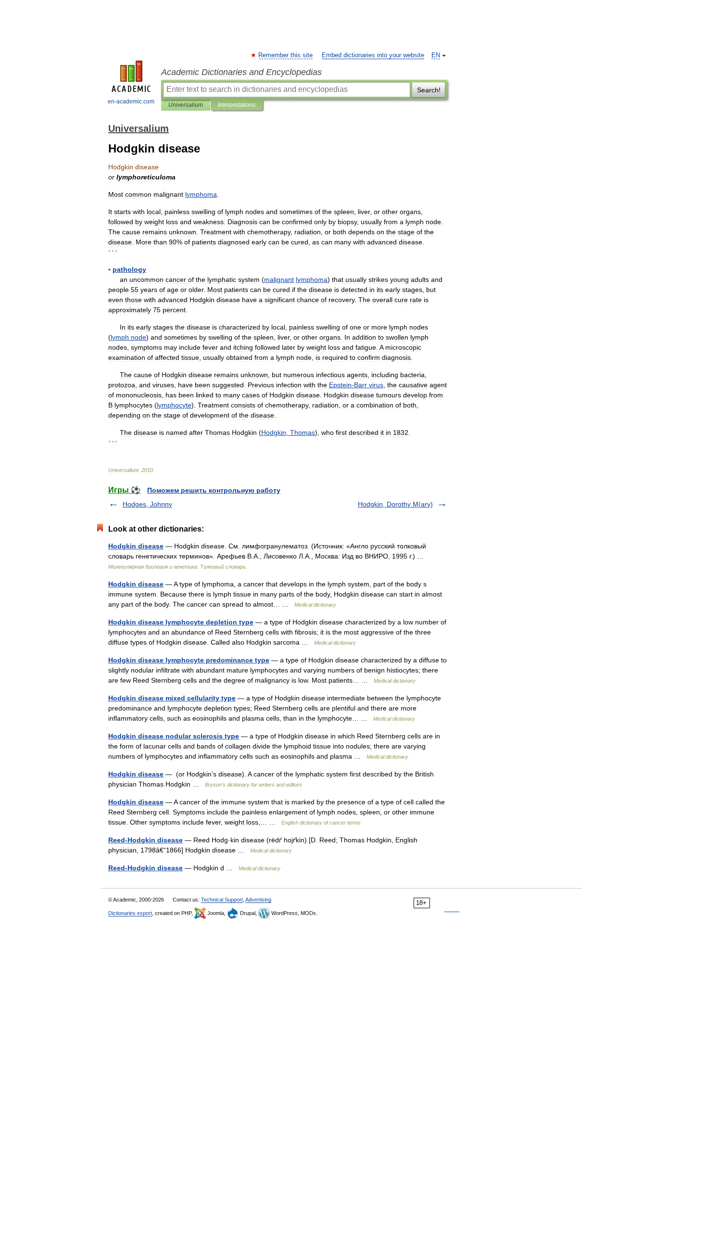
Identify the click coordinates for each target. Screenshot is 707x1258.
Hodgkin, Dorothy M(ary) (395, 504)
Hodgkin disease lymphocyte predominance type (188, 660)
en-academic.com (131, 101)
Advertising (258, 899)
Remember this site (286, 55)
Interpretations (236, 105)
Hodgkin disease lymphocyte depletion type (180, 622)
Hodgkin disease (136, 546)
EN (435, 55)
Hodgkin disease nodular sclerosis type (173, 736)
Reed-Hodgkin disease (145, 840)
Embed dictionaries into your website (373, 55)
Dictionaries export (130, 913)
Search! (429, 90)
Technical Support (222, 899)
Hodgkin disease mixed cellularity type (172, 698)
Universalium (185, 105)
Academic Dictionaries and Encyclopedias (241, 72)
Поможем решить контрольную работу (213, 490)
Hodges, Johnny (147, 504)
